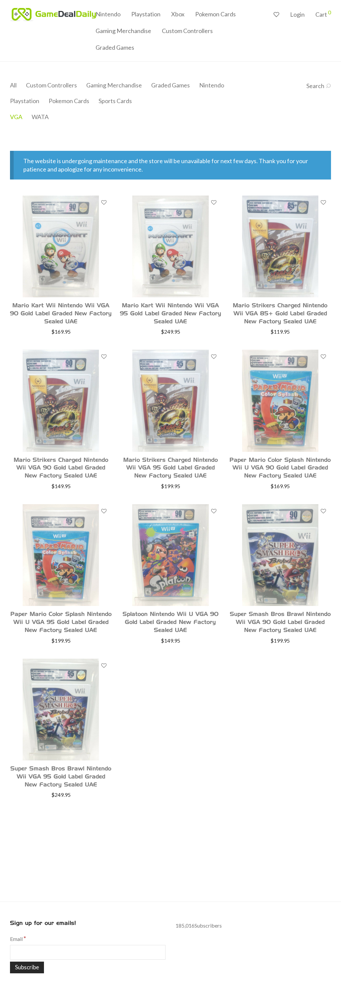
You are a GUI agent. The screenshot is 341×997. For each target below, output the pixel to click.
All (13, 85)
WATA (40, 116)
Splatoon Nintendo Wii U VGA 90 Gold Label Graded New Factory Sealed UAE (170, 622)
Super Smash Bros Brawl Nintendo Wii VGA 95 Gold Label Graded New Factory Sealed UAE (60, 777)
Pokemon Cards (215, 14)
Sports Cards (115, 100)
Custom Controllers (187, 30)
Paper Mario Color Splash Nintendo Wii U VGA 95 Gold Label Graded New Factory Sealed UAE (61, 622)
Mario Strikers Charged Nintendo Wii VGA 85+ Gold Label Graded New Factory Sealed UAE (280, 314)
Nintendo (108, 14)
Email (18, 939)
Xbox (177, 14)
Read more (61, 331)
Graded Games (115, 47)
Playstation (146, 14)
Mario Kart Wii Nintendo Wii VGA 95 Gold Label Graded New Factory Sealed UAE (170, 314)
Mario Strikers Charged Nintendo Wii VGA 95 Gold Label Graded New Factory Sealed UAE (170, 468)
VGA (16, 116)
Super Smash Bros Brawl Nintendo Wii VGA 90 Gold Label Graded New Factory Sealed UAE (280, 622)
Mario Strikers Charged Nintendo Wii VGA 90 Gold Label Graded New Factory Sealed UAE (61, 468)
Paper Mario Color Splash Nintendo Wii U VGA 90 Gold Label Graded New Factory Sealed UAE (280, 468)
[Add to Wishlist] (103, 203)
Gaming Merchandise (123, 30)
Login (297, 14)
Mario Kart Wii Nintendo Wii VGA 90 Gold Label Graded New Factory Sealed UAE (61, 314)
